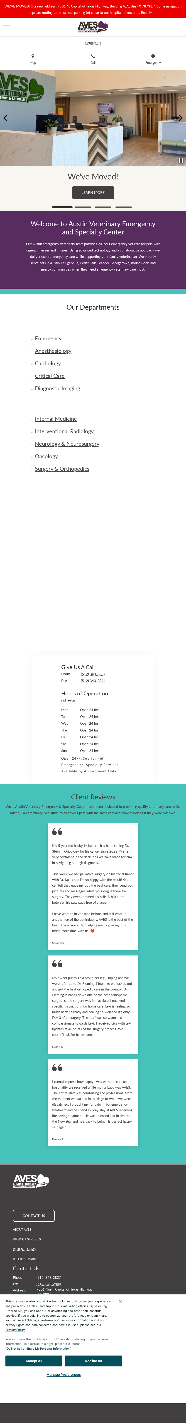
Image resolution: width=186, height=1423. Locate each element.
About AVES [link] (22, 1229)
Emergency (48, 338)
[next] (180, 118)
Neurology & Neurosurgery (67, 444)
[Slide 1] (62, 207)
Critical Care (50, 376)
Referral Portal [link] (26, 1259)
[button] (6, 27)
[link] (93, 27)
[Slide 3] (103, 207)
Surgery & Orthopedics (62, 469)
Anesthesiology (53, 351)
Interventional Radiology (64, 431)
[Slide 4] (123, 207)
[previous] (5, 118)
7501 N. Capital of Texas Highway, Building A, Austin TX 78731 (105, 6)
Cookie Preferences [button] (134, 1380)
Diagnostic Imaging (57, 388)
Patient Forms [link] (24, 1249)
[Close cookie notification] (120, 1301)
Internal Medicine (56, 419)
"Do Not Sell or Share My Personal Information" (38, 1348)
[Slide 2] (83, 207)
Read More (149, 13)
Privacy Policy (15, 1329)
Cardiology (48, 363)
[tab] (69, 701)
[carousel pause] (181, 161)
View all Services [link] (27, 1239)
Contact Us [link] (93, 201)
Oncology (46, 456)
